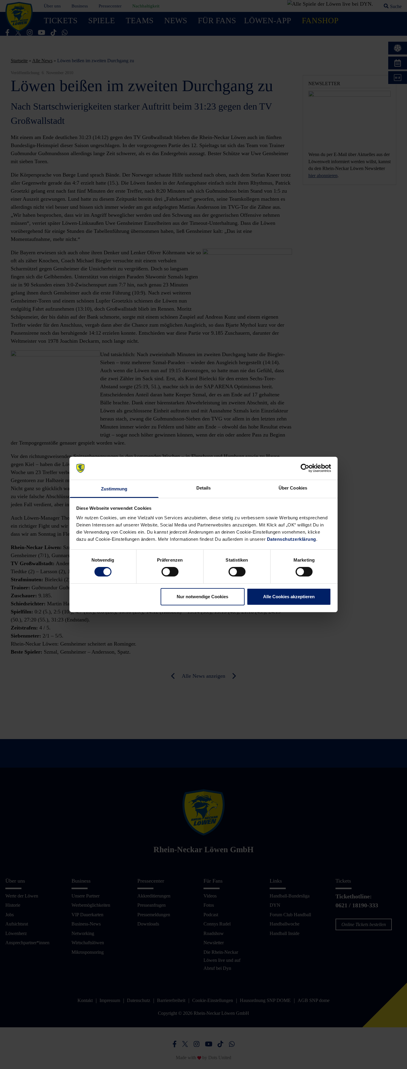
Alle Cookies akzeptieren (289, 596)
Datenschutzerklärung (291, 539)
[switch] (169, 571)
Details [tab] (203, 487)
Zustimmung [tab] (114, 488)
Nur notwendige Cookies (202, 596)
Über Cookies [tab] (293, 487)
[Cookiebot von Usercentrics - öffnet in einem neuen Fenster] (305, 468)
